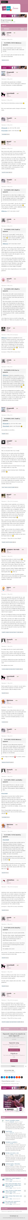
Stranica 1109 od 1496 (14, 29)
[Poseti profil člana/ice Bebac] (3, 1179)
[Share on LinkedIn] (9, 1077)
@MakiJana (4, 211)
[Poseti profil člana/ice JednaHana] (3, 881)
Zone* (9, 328)
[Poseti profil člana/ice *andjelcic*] (3, 1153)
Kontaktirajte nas (14, 1216)
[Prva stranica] (2, 29)
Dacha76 (9, 639)
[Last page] (26, 29)
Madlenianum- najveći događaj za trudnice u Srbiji (12, 1179)
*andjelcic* (12, 1154)
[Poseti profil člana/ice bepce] (3, 588)
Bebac (7, 22)
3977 (18, 93)
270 (17, 72)
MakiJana (18, 43)
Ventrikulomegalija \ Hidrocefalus (12, 1164)
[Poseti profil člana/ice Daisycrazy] (3, 1132)
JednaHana (10, 880)
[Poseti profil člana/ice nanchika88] (3, 94)
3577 (14, 587)
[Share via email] (22, 1077)
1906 (15, 441)
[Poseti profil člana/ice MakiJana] (3, 701)
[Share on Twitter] (4, 1077)
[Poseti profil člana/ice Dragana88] (3, 73)
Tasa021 (9, 118)
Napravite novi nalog (14, 1050)
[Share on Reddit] (17, 1077)
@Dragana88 (4, 128)
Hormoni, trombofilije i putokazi (12, 1120)
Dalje (22, 28)
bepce (9, 587)
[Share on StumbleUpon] (19, 1077)
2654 (14, 328)
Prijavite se (14, 1060)
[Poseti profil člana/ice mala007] (3, 442)
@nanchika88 (4, 130)
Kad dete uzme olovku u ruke (12, 1153)
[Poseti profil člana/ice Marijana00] (3, 1121)
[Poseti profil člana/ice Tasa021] (3, 119)
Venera (6, 487)
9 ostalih (17, 669)
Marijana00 (12, 1121)
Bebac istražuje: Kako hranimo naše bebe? (13, 1196)
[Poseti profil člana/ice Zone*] (3, 329)
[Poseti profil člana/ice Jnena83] (3, 1143)
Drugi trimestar (8, 1131)
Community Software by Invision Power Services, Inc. (14, 1217)
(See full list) (10, 1208)
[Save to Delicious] (14, 1077)
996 (15, 118)
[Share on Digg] (12, 1077)
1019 (17, 880)
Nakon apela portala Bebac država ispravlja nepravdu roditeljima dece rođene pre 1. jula (13, 1185)
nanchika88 (10, 93)
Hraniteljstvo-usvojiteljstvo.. (11, 1142)
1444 (23, 549)
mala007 (9, 441)
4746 (16, 700)
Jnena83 (11, 1143)
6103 (15, 141)
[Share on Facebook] (2, 1077)
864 (14, 32)
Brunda (15, 1021)
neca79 (3, 172)
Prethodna (6, 28)
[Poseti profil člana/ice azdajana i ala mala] (3, 551)
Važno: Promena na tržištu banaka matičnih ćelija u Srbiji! (13, 1191)
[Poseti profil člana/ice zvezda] (3, 34)
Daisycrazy (12, 1132)
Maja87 (9, 142)
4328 (15, 278)
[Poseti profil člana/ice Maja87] (3, 143)
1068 (16, 639)
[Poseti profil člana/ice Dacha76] (3, 641)
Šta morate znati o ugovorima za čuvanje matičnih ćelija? (12, 1202)
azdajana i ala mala (13, 549)
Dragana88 (10, 72)
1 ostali (18, 632)
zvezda (9, 33)
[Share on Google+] (7, 1077)
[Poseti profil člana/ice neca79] (3, 280)
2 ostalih (12, 487)
